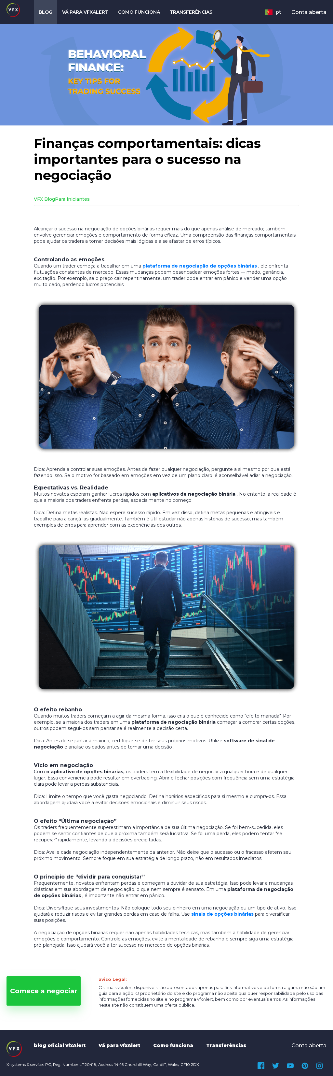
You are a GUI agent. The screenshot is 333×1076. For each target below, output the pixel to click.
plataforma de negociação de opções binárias (199, 266)
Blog (45, 12)
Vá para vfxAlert (85, 12)
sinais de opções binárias (222, 914)
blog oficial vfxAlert (60, 1045)
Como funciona (139, 12)
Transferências (191, 12)
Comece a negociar (43, 991)
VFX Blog (44, 199)
